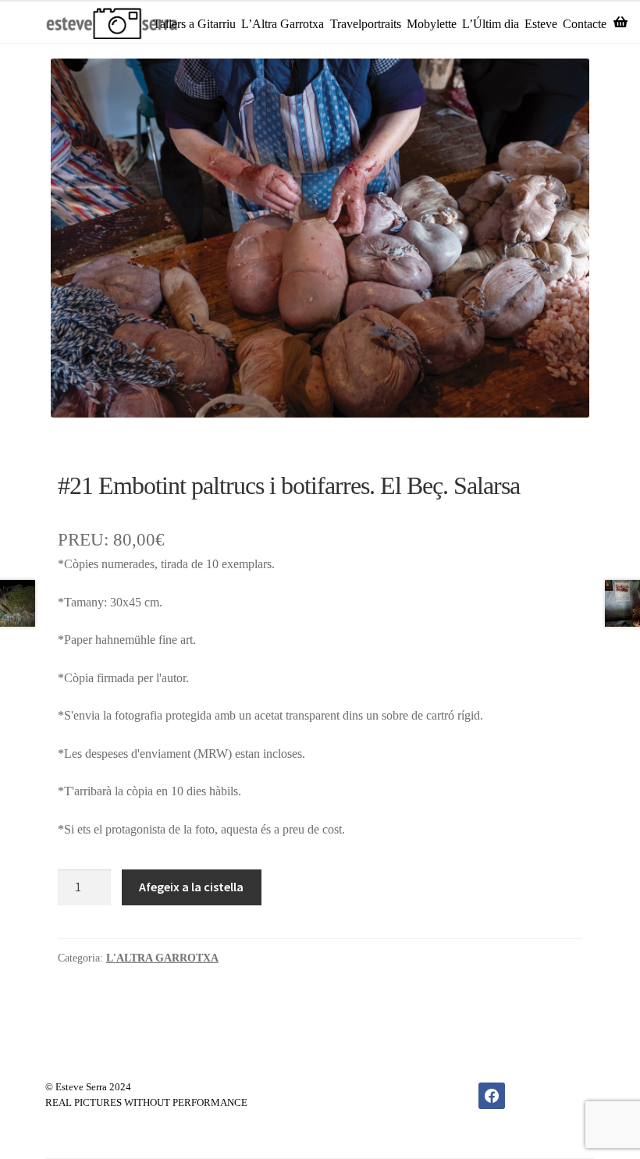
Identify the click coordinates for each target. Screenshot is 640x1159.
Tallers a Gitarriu (194, 23)
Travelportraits (365, 23)
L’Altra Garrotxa (282, 23)
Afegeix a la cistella (191, 886)
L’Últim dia (490, 23)
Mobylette (432, 23)
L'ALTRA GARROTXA (162, 958)
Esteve (540, 23)
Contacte (584, 23)
